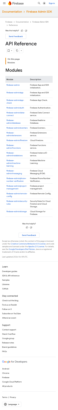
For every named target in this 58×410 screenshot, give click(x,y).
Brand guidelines (9, 347)
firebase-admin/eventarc (17, 128)
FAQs (4, 351)
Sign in (52, 3)
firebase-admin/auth (15, 108)
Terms (4, 397)
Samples (5, 280)
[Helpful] (22, 31)
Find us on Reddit (9, 305)
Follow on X (7, 309)
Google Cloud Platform (12, 382)
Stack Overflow (8, 334)
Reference (13, 25)
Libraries (5, 284)
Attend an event (9, 318)
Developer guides (9, 271)
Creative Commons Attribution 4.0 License (28, 244)
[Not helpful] (26, 31)
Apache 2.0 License (36, 246)
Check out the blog (10, 300)
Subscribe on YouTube (11, 313)
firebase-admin (13, 85)
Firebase (8, 22)
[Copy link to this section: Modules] (25, 70)
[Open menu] (4, 3)
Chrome (5, 373)
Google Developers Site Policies (22, 249)
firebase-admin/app (14, 92)
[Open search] (39, 3)
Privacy (13, 397)
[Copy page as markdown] (17, 50)
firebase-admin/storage (16, 211)
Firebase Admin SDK (39, 11)
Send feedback (16, 36)
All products (7, 386)
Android (5, 369)
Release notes (8, 342)
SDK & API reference (10, 275)
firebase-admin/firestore (16, 140)
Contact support (9, 329)
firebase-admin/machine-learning (13, 163)
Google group (8, 338)
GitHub (5, 288)
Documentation (12, 11)
